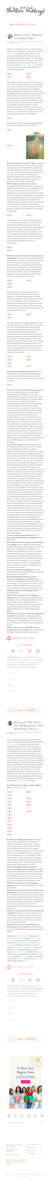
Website (11, 685)
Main (19, 42)
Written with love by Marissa (23, 638)
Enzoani (40, 952)
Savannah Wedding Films (15, 938)
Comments (25, 645)
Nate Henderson (21, 780)
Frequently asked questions (14, 1146)
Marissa (12, 42)
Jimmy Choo (39, 959)
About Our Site (12, 1155)
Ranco (14, 950)
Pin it (10, 142)
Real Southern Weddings (31, 42)
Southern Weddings (25, 11)
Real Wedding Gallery (18, 787)
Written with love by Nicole (23, 967)
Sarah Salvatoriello (20, 952)
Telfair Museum (12, 744)
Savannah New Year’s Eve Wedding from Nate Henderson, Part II (29, 725)
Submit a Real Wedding (12, 1151)
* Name (10, 672)
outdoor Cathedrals (27, 65)
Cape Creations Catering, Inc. (23, 947)
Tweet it (11, 140)
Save (10, 136)
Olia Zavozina (11, 54)
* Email (10, 679)
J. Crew (24, 956)
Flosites (26, 1177)
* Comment (12, 691)
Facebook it (12, 138)
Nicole (11, 732)
